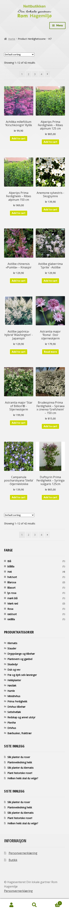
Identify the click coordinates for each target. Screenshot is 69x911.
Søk (34, 905)
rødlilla (11, 619)
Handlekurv (53, 902)
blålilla (10, 566)
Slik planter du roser (18, 757)
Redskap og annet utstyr (21, 717)
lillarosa (11, 582)
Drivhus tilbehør (16, 706)
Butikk (13, 860)
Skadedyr (12, 664)
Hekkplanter (14, 680)
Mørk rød (12, 603)
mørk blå (12, 598)
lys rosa (11, 593)
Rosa (10, 608)
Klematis (12, 643)
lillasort (11, 587)
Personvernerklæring (23, 853)
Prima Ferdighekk (17, 701)
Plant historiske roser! (19, 773)
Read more (50, 351)
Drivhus (11, 728)
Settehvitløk (14, 712)
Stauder (11, 648)
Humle (11, 690)
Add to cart (18, 138)
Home (11, 38)
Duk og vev (13, 669)
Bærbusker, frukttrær (19, 733)
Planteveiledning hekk (19, 762)
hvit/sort (12, 577)
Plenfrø (11, 722)
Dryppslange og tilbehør (21, 653)
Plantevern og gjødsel (19, 659)
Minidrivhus (13, 696)
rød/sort (12, 614)
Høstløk (11, 685)
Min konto (11, 905)
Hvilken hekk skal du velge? (22, 778)
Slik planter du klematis (20, 767)
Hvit (9, 571)
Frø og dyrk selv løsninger (22, 675)
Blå (9, 561)
